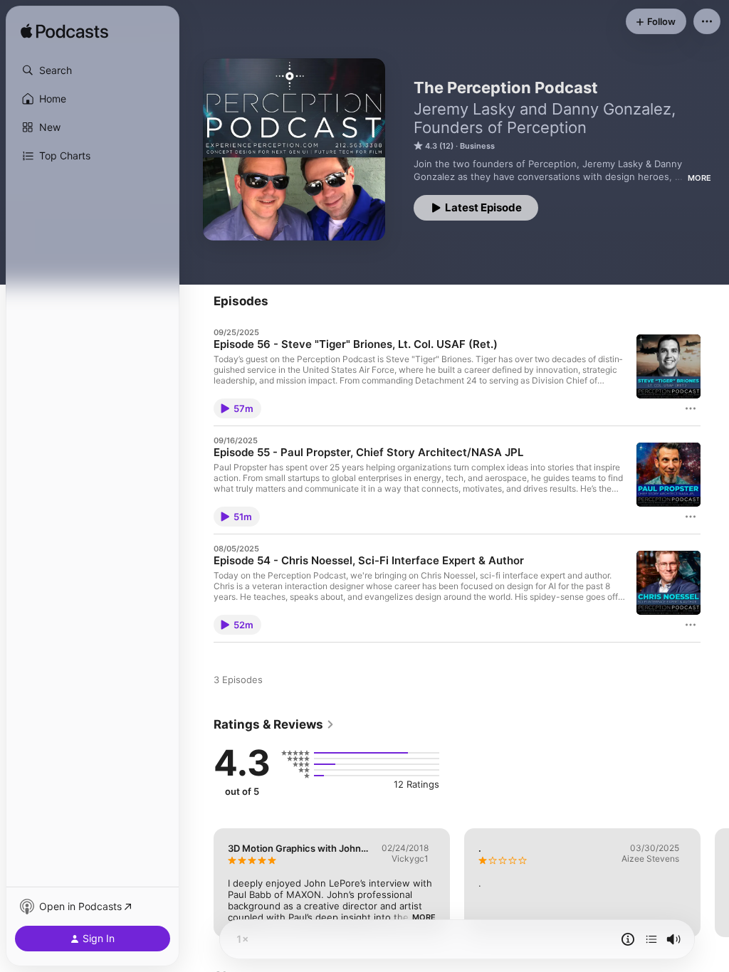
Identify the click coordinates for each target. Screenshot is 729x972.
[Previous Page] (199, 882)
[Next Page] (715, 882)
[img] (64, 32)
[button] (92, 70)
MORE (699, 178)
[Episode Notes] (627, 939)
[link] (274, 724)
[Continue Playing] (651, 939)
